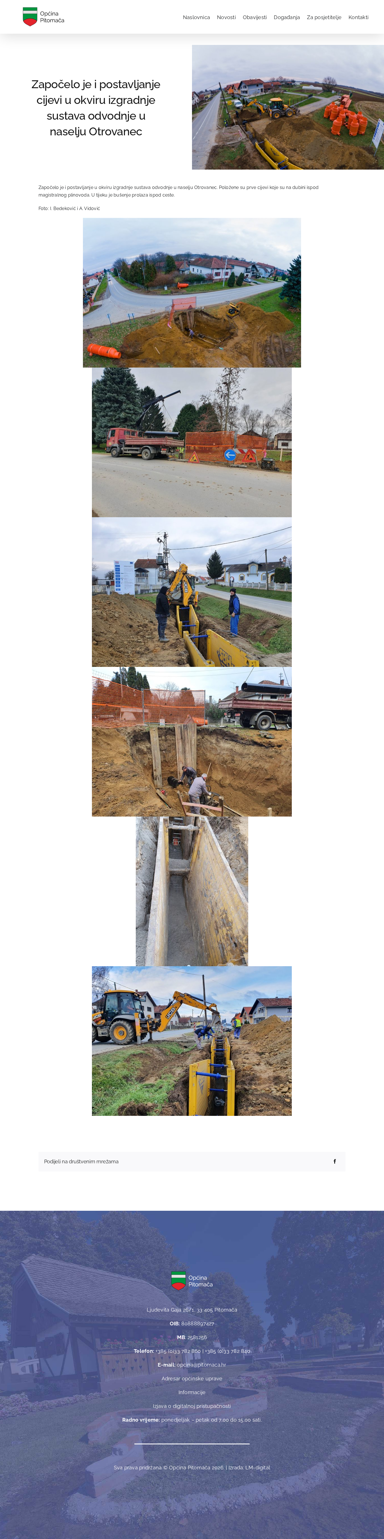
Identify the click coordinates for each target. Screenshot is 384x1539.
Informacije (192, 1392)
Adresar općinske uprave (192, 1378)
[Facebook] (335, 1162)
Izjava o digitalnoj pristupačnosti (192, 1406)
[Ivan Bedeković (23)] (288, 47)
